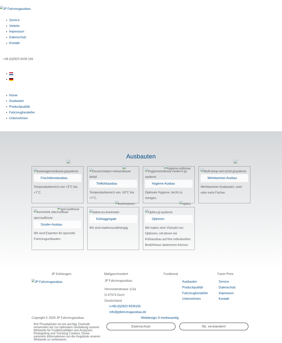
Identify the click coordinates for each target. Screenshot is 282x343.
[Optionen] (148, 219)
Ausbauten (16, 100)
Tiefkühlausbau (106, 183)
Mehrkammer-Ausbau (222, 178)
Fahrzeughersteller (22, 112)
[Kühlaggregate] (92, 219)
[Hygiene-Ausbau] (148, 184)
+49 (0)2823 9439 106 (18, 59)
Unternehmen (18, 118)
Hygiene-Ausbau (163, 183)
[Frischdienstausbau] (37, 178)
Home (13, 95)
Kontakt (14, 43)
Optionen (158, 219)
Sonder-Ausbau (51, 224)
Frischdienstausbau (54, 178)
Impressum (16, 31)
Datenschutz (17, 37)
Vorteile (14, 25)
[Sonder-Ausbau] (37, 224)
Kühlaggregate (106, 219)
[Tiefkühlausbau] (92, 184)
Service (14, 20)
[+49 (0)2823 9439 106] (1, 57)
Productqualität (19, 106)
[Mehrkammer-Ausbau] (203, 178)
